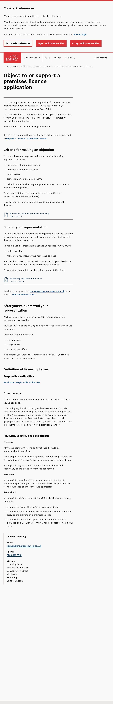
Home (6, 66)
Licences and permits (44, 66)
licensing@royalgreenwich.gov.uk (47, 291)
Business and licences (22, 66)
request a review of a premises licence (26, 138)
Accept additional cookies (85, 43)
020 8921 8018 (14, 555)
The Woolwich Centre (23, 294)
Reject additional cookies (51, 43)
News (47, 57)
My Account (101, 57)
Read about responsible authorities (22, 382)
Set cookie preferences (18, 43)
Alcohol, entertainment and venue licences (74, 66)
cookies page (80, 34)
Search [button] (68, 57)
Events (57, 57)
